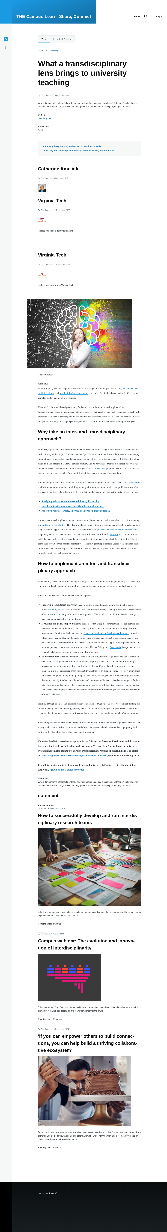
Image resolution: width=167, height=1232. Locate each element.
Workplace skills (92, 146)
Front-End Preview (62, 39)
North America (107, 151)
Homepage (54, 51)
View (43, 39)
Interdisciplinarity (46, 118)
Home (40, 51)
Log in (159, 16)
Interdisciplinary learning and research (62, 146)
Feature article (90, 151)
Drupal (51, 1193)
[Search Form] (145, 16)
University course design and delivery (62, 151)
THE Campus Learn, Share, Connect (53, 16)
